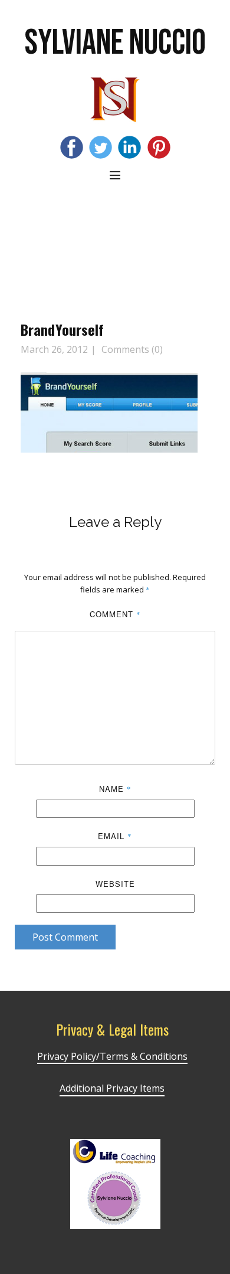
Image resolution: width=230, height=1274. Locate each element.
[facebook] (71, 147)
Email (115, 835)
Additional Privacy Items (112, 1088)
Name (115, 788)
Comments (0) (131, 349)
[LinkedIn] (129, 147)
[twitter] (100, 147)
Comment (115, 614)
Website (115, 883)
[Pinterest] (158, 147)
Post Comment (65, 937)
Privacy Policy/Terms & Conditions (112, 1056)
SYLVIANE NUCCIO (115, 43)
